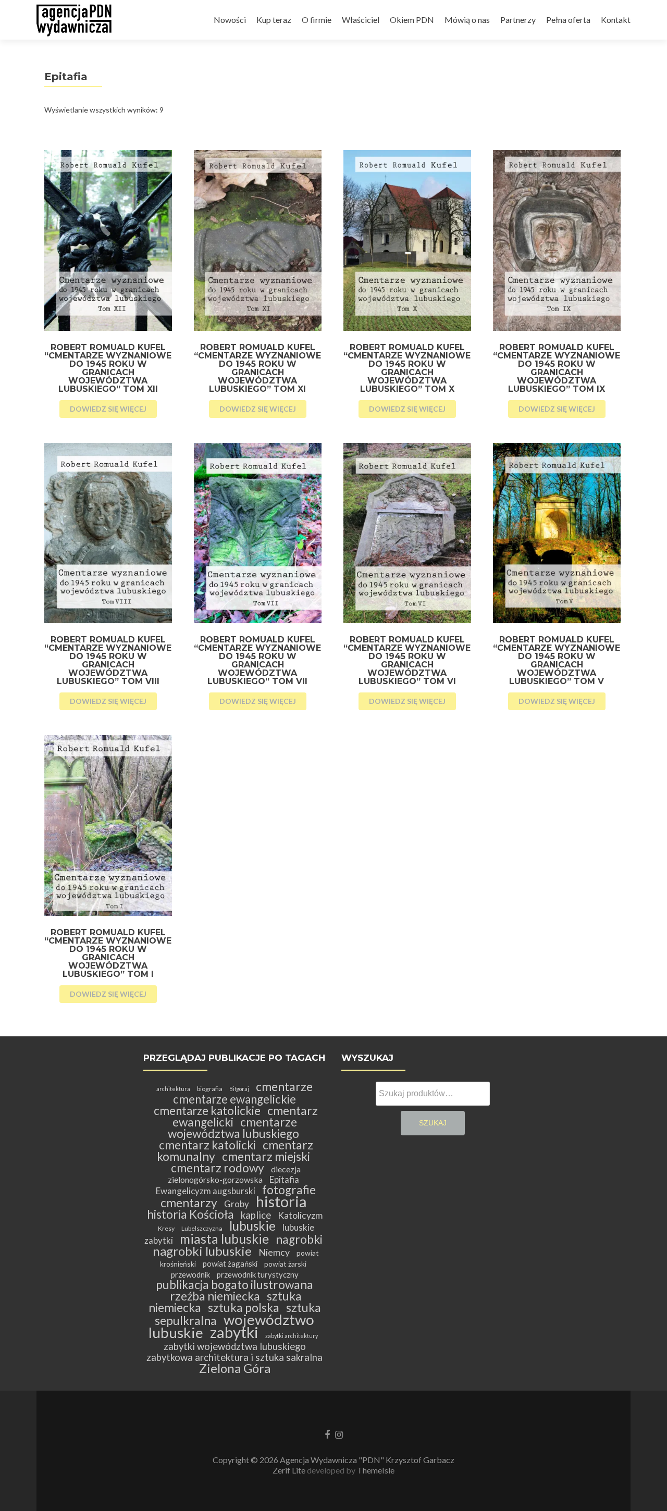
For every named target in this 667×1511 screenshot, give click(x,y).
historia (281, 1201)
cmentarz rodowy (217, 1168)
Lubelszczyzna (202, 1228)
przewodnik (190, 1274)
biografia (210, 1089)
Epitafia (284, 1179)
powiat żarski (285, 1263)
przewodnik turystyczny (258, 1274)
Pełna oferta (568, 19)
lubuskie (252, 1225)
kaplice (256, 1215)
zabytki (234, 1332)
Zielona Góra (234, 1368)
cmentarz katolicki (207, 1145)
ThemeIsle (375, 1470)
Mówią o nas (467, 19)
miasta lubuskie (224, 1238)
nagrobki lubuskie (202, 1250)
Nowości (230, 19)
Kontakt (616, 19)
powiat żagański (230, 1263)
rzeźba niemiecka (215, 1296)
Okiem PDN (412, 19)
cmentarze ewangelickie (234, 1099)
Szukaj (433, 1123)
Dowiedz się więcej (108, 408)
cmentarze (284, 1087)
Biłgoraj (239, 1088)
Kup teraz (273, 19)
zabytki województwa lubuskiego (235, 1346)
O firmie (316, 19)
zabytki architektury (291, 1335)
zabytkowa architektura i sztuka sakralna (234, 1357)
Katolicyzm (300, 1215)
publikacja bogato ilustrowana (234, 1285)
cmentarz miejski (266, 1156)
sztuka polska (243, 1308)
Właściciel (360, 19)
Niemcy (274, 1252)
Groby (236, 1203)
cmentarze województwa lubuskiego (233, 1128)
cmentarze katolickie (207, 1111)
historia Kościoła (190, 1214)
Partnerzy (518, 19)
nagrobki (299, 1239)
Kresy (166, 1228)
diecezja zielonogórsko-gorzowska (234, 1174)
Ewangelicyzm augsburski (205, 1190)
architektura (173, 1088)
